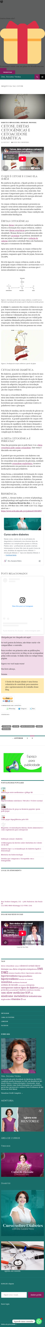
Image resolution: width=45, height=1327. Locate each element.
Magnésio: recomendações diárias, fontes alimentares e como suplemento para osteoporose (22, 829)
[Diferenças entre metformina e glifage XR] (3, 789)
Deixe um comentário (21, 142)
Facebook (4, 1025)
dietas (11, 225)
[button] (22, 345)
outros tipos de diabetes (26, 987)
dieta (10, 969)
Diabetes (5, 1183)
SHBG (3, 992)
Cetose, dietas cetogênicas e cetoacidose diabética (15, 132)
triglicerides (6, 999)
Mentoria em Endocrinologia (12, 855)
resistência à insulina (33, 990)
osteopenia (30, 985)
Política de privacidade (8, 1324)
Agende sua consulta (12, 1271)
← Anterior (17, 738)
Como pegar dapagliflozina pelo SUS (14, 819)
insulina (6, 982)
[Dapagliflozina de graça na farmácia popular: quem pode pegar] (3, 806)
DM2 (4, 972)
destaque (5, 969)
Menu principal (42, 77)
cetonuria (6, 726)
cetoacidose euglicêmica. (22, 463)
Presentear (7, 72)
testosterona (35, 996)
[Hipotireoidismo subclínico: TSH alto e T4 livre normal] (3, 797)
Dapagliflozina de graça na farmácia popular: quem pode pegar (20, 810)
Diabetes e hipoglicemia (10, 122)
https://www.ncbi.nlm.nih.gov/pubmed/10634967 (21, 511)
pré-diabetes (21, 990)
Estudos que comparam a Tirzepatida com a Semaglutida (17, 860)
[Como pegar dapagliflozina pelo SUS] (3, 816)
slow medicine (16, 992)
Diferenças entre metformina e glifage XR (17, 792)
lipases (39, 726)
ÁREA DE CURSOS (10, 1138)
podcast (41, 988)
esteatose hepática (15, 973)
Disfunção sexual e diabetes (11, 839)
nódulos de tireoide (9, 985)
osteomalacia (22, 985)
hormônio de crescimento (26, 979)
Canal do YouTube (7, 1017)
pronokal (33, 122)
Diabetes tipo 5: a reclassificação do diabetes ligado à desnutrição (21, 850)
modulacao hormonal (19, 982)
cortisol (31, 966)
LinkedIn (4, 1021)
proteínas (15, 235)
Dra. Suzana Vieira (11, 76)
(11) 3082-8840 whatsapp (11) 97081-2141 (16, 905)
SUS (31, 993)
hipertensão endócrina (33, 973)
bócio (3, 966)
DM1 (40, 969)
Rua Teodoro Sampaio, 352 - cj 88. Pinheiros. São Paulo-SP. (22, 903)
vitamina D (17, 999)
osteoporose (7, 987)
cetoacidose (10, 966)
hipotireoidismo (10, 978)
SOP (27, 992)
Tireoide (5, 1146)
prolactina (5, 990)
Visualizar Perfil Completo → (12, 1093)
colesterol (23, 966)
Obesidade (24, 122)
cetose (15, 726)
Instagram (5, 1013)
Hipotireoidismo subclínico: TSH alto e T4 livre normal (22, 801)
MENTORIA (7, 1100)
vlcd (24, 999)
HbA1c (23, 973)
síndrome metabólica (14, 996)
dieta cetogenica (28, 726)
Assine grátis (36, 1295)
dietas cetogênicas (17, 230)
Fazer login (5, 1304)
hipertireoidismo (9, 975)
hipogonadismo (25, 976)
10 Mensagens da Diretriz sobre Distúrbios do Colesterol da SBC (21, 844)
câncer (37, 966)
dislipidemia (32, 969)
